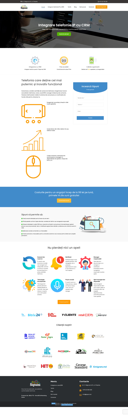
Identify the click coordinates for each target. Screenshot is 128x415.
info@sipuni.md (87, 394)
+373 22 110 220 (103, 1)
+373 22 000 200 (87, 390)
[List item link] (64, 385)
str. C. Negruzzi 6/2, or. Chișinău (91, 385)
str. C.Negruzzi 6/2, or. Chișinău (29, 1)
